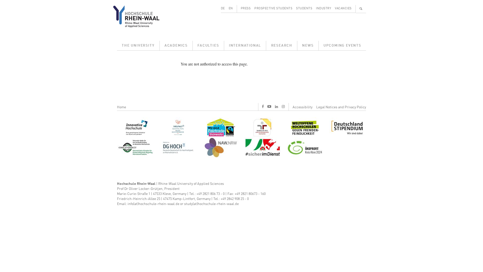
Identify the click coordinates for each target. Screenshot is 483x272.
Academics (176, 45)
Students (304, 8)
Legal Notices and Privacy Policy (341, 107)
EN (231, 8)
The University (138, 45)
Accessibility (302, 107)
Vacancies (343, 8)
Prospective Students (273, 8)
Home (121, 107)
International (245, 45)
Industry (323, 8)
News (307, 45)
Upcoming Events (342, 45)
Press (246, 8)
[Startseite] (140, 16)
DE (223, 8)
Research (281, 45)
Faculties (208, 45)
